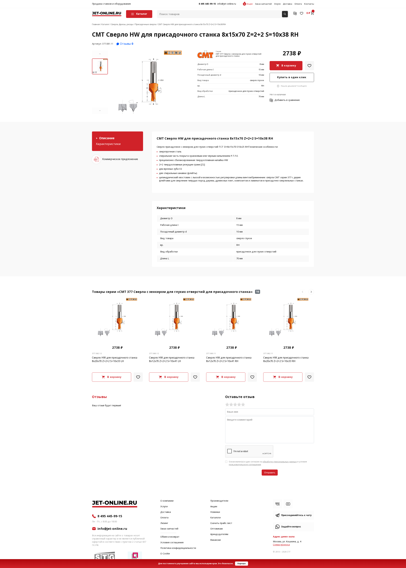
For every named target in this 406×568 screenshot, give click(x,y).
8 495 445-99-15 (207, 4)
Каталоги (215, 517)
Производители (219, 501)
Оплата (298, 4)
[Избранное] (301, 13)
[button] (100, 54)
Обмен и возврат (169, 537)
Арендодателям (219, 534)
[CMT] (205, 55)
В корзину (289, 65)
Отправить (269, 472)
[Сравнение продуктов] (295, 13)
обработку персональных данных (280, 461)
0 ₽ (308, 13)
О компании (167, 501)
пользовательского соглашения (245, 464)
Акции (249, 4)
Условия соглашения (171, 542)
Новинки (215, 512)
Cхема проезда (281, 544)
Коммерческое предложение (120, 159)
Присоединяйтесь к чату (296, 515)
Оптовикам (216, 528)
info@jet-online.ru (226, 4)
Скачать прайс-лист (221, 523)
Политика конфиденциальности (178, 548)
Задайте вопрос (291, 526)
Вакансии (215, 540)
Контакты (309, 4)
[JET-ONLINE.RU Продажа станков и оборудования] (106, 14)
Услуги (277, 4)
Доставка (287, 4)
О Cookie (165, 553)
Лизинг (164, 523)
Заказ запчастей (263, 4)
